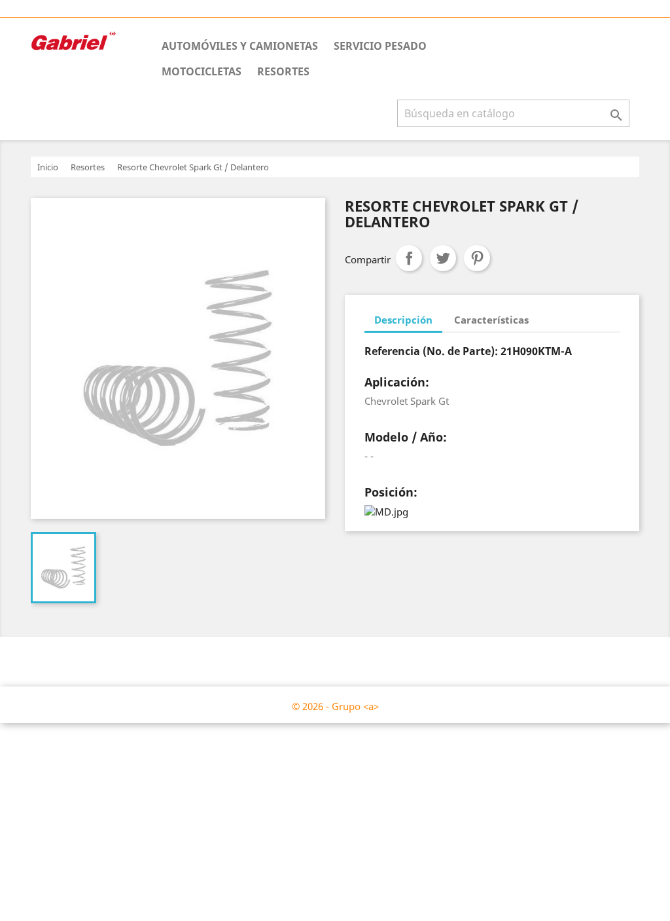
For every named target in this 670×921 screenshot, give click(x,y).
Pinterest (477, 258)
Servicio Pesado (380, 46)
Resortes (283, 71)
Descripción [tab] (403, 319)
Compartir (409, 258)
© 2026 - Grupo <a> (335, 706)
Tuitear (443, 258)
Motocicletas (201, 71)
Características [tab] (491, 319)
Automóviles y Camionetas (240, 46)
